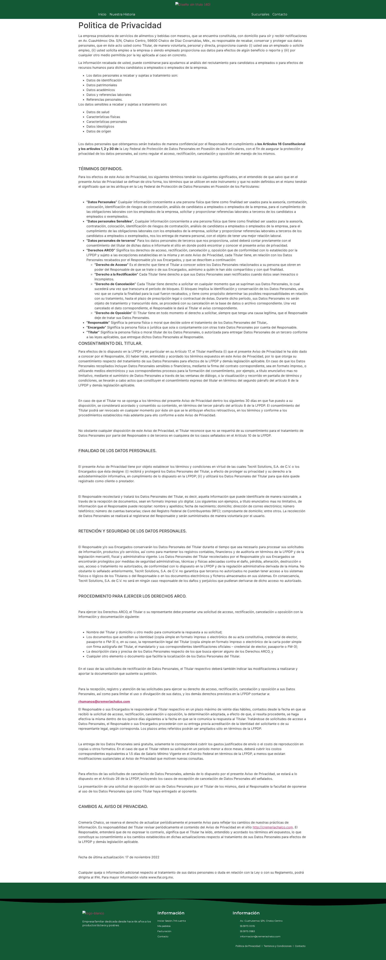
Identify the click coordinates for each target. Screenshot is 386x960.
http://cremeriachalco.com (273, 827)
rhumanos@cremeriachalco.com (104, 701)
